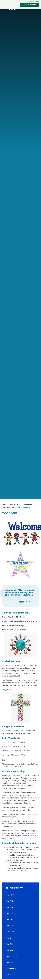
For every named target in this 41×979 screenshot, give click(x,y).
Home (4, 505)
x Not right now (33, 1)
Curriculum (14, 505)
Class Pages (27, 505)
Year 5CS (26, 507)
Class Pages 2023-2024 (11, 507)
